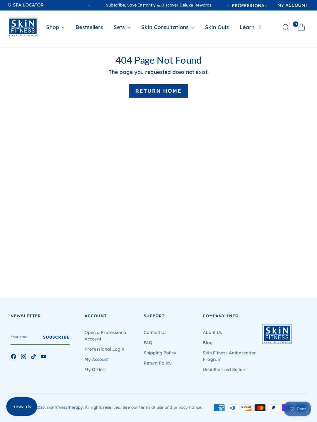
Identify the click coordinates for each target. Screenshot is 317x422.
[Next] (259, 27)
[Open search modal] (286, 27)
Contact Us (155, 332)
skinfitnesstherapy (65, 407)
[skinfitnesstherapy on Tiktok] (34, 357)
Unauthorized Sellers (224, 369)
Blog (208, 342)
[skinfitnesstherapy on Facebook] (14, 357)
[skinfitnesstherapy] (22, 27)
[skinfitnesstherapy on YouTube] (44, 357)
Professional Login (104, 349)
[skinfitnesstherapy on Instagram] (24, 357)
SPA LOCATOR (28, 5)
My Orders (95, 369)
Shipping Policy (160, 353)
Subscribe (56, 337)
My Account (97, 359)
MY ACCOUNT (292, 5)
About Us (212, 332)
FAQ (148, 342)
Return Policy (158, 363)
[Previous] (89, 5)
